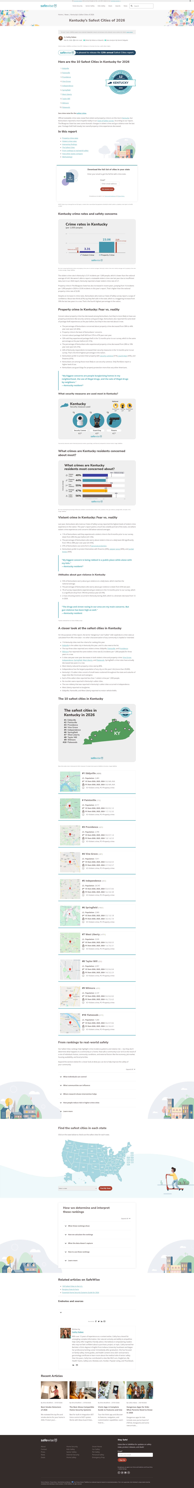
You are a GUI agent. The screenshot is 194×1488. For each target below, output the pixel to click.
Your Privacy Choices (79, 1482)
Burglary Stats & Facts (70, 1289)
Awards (117, 6)
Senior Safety (90, 6)
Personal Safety (98, 1455)
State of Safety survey (105, 121)
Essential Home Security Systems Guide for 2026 (80, 1292)
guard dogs (122, 356)
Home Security (77, 6)
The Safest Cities (68, 147)
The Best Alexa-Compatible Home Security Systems (82, 1408)
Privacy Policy (149, 1467)
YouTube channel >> (116, 1)
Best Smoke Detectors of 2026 (51, 1408)
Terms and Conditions (110, 196)
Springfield (66, 90)
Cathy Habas (71, 37)
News (125, 6)
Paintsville (66, 73)
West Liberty (67, 94)
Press (43, 1452)
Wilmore (65, 103)
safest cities (81, 113)
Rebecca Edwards (98, 40)
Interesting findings (69, 144)
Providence (66, 77)
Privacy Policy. (121, 196)
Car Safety (96, 1449)
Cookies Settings (123, 1469)
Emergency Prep (98, 1457)
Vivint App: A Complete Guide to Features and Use (110, 1408)
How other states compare (72, 154)
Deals (110, 6)
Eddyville (65, 68)
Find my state (105, 1188)
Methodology (67, 157)
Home (60, 14)
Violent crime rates (69, 141)
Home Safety (71, 1457)
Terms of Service (45, 1482)
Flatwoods (66, 107)
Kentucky (125, 118)
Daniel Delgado (123, 40)
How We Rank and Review (64, 1482)
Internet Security (72, 1455)
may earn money (78, 1)
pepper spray (115, 549)
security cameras (106, 356)
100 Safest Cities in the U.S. (72, 1286)
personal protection (98, 546)
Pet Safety (96, 1452)
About (43, 1446)
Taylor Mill (66, 99)
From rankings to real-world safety (75, 151)
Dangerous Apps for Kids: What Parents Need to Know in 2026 (139, 1410)
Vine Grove (66, 81)
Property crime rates (70, 138)
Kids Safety (101, 6)
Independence (67, 86)
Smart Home (97, 1446)
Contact (44, 1449)
